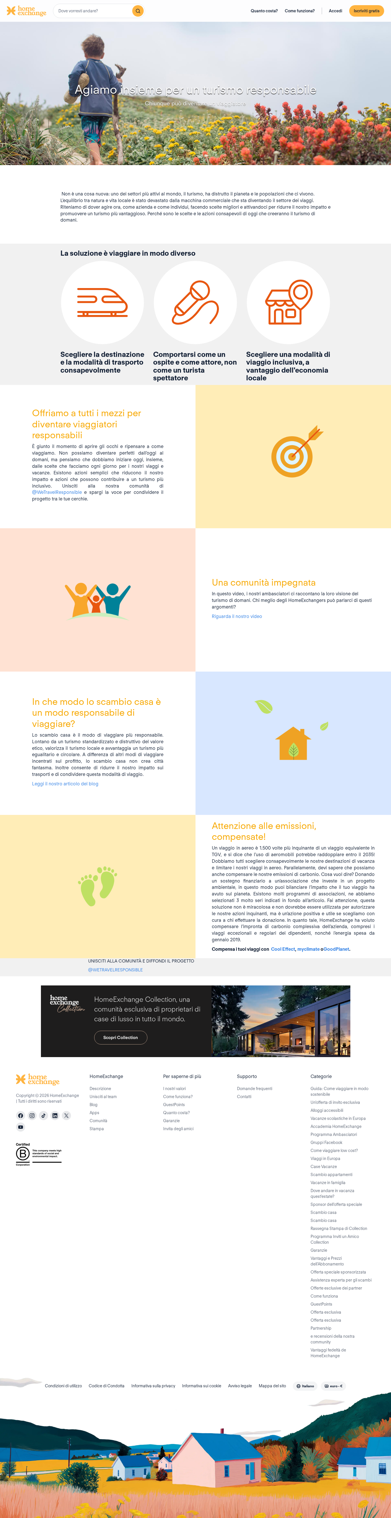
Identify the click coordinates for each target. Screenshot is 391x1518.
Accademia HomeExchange (336, 1126)
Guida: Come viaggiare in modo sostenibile (339, 1091)
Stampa (97, 1128)
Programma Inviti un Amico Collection (335, 1239)
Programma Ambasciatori (334, 1134)
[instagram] (32, 1115)
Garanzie (171, 1120)
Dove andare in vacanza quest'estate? (332, 1193)
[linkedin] (55, 1115)
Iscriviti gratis (367, 11)
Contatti (244, 1096)
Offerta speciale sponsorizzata (338, 1272)
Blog (94, 1104)
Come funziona (324, 1296)
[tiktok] (43, 1115)
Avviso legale (240, 1386)
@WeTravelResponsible (57, 492)
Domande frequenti (254, 1088)
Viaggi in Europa (325, 1158)
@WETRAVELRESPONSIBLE (115, 970)
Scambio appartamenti (331, 1174)
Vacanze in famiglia (328, 1182)
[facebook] (20, 1115)
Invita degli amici (178, 1128)
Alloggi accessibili (327, 1110)
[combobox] (99, 11)
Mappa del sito (272, 1386)
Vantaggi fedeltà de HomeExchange (328, 1353)
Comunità (98, 1120)
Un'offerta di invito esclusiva (335, 1102)
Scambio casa (324, 1212)
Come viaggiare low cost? (334, 1150)
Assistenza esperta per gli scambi (341, 1280)
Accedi (335, 11)
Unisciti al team (103, 1096)
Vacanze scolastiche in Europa (338, 1118)
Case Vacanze (324, 1166)
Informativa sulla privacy (153, 1386)
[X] (66, 1115)
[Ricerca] (138, 11)
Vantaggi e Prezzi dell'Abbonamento (327, 1261)
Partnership (321, 1328)
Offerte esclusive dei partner (336, 1288)
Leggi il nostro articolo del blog (65, 784)
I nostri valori (174, 1088)
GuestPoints (174, 1104)
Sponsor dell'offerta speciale (336, 1204)
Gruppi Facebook (326, 1142)
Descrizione (100, 1088)
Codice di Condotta (107, 1386)
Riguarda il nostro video (237, 616)
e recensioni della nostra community (333, 1339)
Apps (94, 1112)
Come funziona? (300, 11)
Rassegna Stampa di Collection (339, 1228)
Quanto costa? (264, 11)
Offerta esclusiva (326, 1312)
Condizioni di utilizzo (63, 1386)
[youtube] (20, 1127)
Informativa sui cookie (201, 1386)
